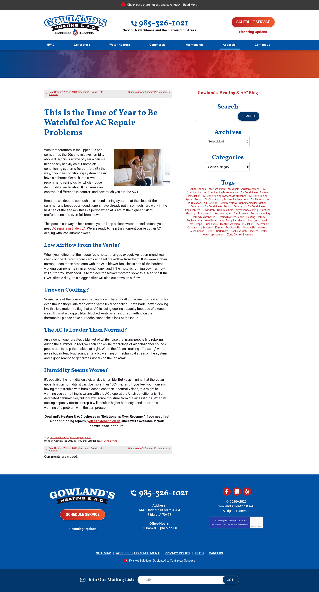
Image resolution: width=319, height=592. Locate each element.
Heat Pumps (195, 224)
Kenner (219, 228)
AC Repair (233, 189)
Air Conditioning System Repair (66, 437)
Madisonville (233, 228)
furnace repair (223, 214)
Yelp (247, 491)
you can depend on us (104, 421)
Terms (259, 526)
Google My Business (237, 491)
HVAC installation (230, 224)
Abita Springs (198, 189)
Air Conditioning (108, 441)
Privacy (253, 526)
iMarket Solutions (140, 560)
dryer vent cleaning (247, 210)
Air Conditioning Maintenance (221, 193)
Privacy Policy (226, 524)
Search (248, 116)
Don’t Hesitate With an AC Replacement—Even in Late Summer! (76, 93)
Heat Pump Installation (233, 221)
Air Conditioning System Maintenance (224, 196)
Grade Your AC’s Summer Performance (148, 92)
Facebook (227, 491)
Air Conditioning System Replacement (226, 200)
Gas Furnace (241, 214)
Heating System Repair (231, 217)
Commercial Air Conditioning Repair (211, 207)
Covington (209, 210)
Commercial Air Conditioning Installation (244, 203)
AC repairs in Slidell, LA (68, 228)
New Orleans (197, 231)
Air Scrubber (211, 203)
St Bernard (222, 231)
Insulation (247, 224)
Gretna (254, 214)
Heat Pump (211, 221)
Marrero (262, 228)
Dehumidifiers (225, 210)
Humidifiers (211, 224)
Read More (190, 5)
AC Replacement (250, 189)
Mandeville (249, 228)
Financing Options (253, 32)
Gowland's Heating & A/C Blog (228, 93)
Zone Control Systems (240, 235)
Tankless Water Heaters (244, 231)
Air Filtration (258, 200)
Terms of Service (239, 524)
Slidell (88, 437)
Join (231, 579)
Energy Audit (205, 214)
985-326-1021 (163, 23)
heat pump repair (258, 221)
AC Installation (216, 189)
